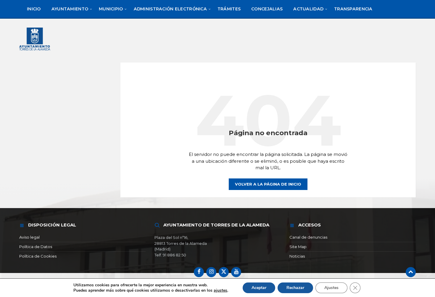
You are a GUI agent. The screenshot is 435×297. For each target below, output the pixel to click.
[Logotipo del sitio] (35, 51)
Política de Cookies (38, 256)
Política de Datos (35, 246)
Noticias (297, 256)
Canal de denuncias (308, 237)
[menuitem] (34, 9)
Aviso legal (29, 237)
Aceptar (259, 287)
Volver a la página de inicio (268, 184)
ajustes (220, 290)
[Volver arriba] (411, 272)
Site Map (298, 246)
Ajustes (331, 287)
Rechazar (295, 287)
